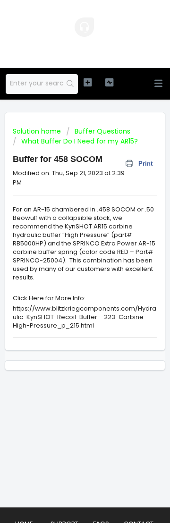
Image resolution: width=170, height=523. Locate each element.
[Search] (70, 84)
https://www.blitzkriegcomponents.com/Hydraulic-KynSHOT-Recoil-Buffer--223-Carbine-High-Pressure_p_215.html (84, 317)
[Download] (67, 255)
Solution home (38, 131)
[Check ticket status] (109, 82)
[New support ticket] (87, 82)
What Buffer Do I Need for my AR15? (79, 141)
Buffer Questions (102, 131)
